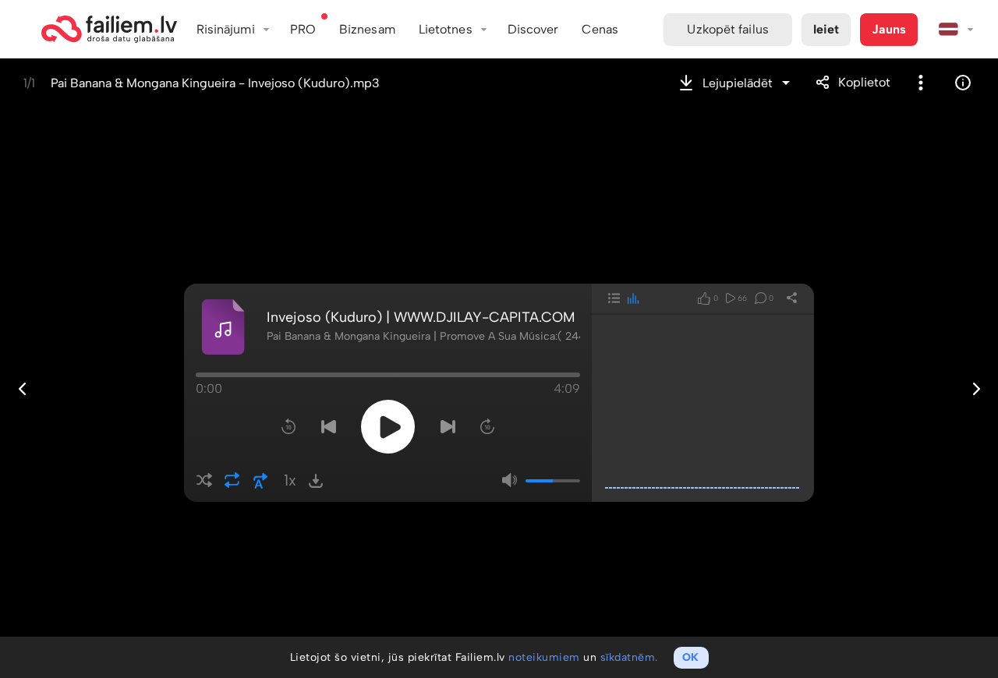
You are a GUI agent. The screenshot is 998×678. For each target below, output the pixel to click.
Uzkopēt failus (727, 29)
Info (962, 82)
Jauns (889, 29)
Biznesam (367, 29)
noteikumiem (544, 657)
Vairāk (920, 82)
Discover (533, 29)
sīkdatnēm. (629, 657)
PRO (303, 29)
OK (690, 657)
